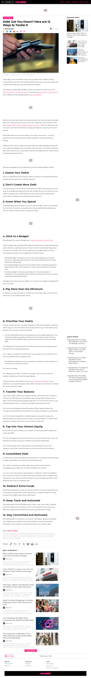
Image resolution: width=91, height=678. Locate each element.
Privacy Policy (50, 663)
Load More (30, 651)
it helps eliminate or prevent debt (41, 240)
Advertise (27, 663)
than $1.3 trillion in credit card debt (15, 92)
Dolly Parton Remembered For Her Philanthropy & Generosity (83, 59)
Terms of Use (49, 665)
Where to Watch (84, 2)
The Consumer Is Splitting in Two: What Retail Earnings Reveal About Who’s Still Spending (17, 636)
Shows (62, 2)
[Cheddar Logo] (21, 2)
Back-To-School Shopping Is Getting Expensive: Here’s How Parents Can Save (18, 602)
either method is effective (39, 381)
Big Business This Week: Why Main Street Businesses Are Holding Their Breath (77, 360)
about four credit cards (48, 92)
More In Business (10, 550)
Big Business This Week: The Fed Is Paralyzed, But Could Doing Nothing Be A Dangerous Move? (78, 378)
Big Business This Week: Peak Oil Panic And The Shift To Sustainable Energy (77, 350)
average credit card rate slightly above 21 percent (22, 125)
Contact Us (28, 665)
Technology (75, 2)
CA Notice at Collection (52, 668)
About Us (7, 665)
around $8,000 (36, 95)
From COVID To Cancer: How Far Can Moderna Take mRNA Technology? (18, 570)
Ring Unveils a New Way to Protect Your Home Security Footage (17, 555)
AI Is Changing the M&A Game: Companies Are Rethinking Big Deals (18, 619)
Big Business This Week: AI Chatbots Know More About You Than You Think (78, 369)
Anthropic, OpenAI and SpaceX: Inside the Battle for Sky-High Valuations (18, 586)
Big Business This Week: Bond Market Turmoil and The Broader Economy (78, 341)
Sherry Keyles (9, 28)
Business (68, 2)
